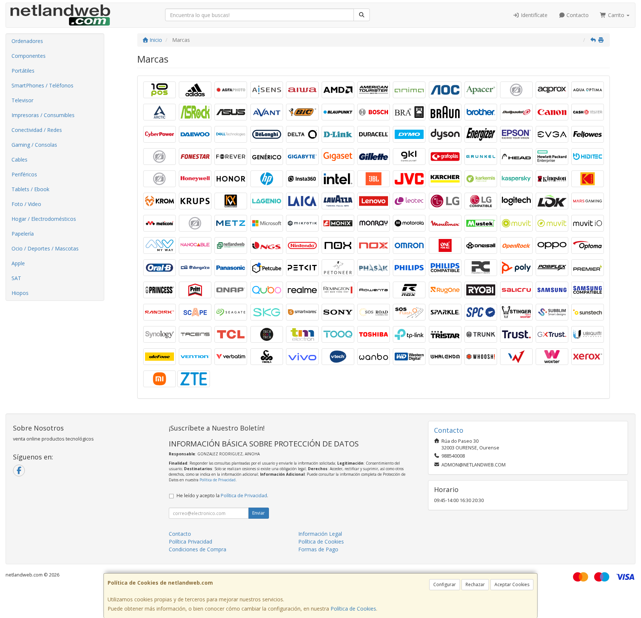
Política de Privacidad (218, 479)
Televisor (22, 100)
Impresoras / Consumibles (43, 115)
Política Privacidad (190, 541)
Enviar (258, 513)
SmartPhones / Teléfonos (42, 85)
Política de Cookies (353, 608)
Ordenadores (27, 40)
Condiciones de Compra (197, 549)
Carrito (616, 15)
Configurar (444, 584)
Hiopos (20, 292)
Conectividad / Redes (36, 129)
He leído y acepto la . (222, 495)
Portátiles (22, 70)
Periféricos (24, 174)
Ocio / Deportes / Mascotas (45, 248)
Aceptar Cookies (511, 584)
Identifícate (533, 15)
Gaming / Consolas (34, 144)
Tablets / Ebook (30, 189)
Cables (19, 159)
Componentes (28, 55)
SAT (16, 278)
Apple (18, 263)
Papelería (22, 233)
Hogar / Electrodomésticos (43, 218)
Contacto (577, 15)
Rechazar (475, 584)
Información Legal (320, 533)
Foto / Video (26, 203)
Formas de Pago (318, 549)
